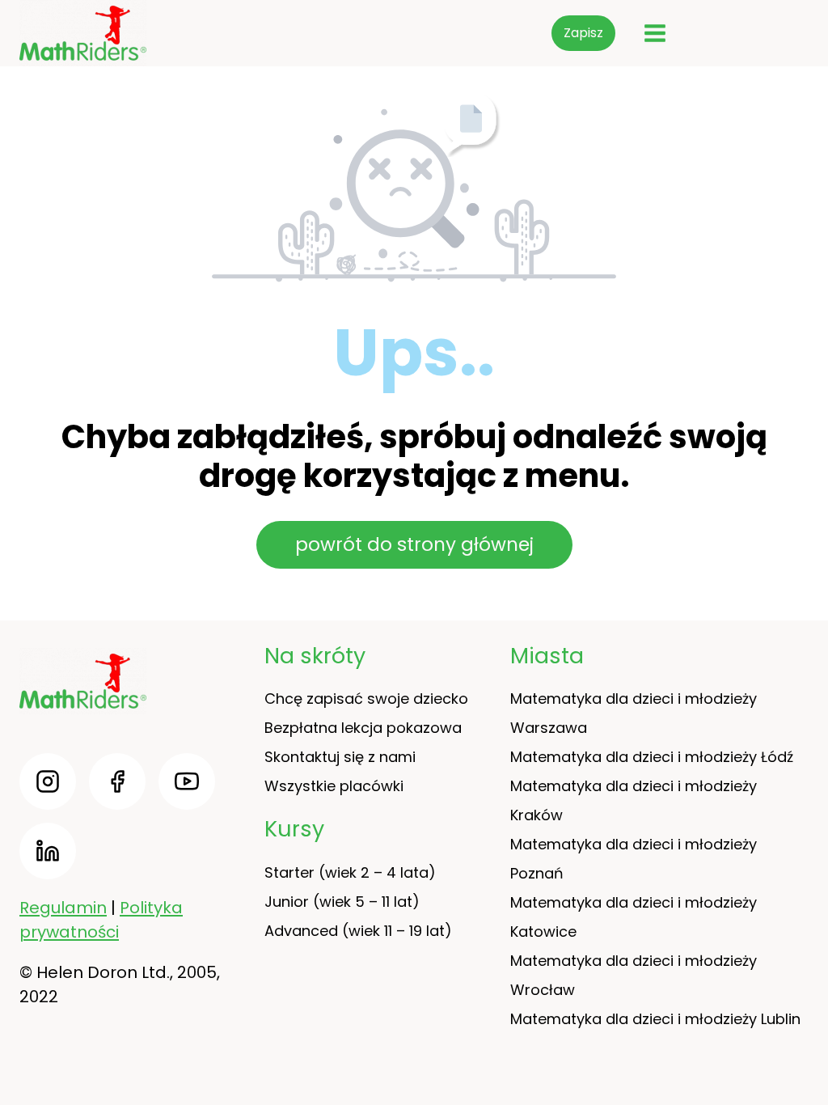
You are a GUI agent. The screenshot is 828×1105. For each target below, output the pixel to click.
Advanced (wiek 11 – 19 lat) (358, 931)
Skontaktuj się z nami (340, 757)
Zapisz (583, 32)
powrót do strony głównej (414, 544)
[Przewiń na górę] (803, 1048)
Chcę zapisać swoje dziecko (366, 698)
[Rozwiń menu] (655, 32)
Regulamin (63, 907)
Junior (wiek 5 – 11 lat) (342, 901)
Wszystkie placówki (333, 786)
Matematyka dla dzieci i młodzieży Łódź (651, 757)
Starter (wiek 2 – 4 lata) (350, 872)
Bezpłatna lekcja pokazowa (363, 728)
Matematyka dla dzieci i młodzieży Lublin (655, 1019)
